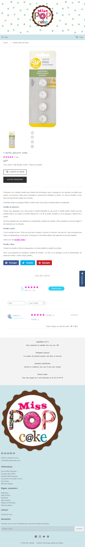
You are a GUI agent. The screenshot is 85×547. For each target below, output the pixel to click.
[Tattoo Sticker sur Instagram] (40, 537)
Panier (81, 37)
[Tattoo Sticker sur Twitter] (44, 537)
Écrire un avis (56, 288)
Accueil (5, 43)
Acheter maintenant (15, 179)
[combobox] (16, 303)
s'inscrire (79, 529)
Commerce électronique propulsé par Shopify (49, 543)
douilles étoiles (20, 240)
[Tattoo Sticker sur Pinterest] (48, 537)
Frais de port (17, 165)
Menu (6, 37)
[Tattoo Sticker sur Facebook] (36, 537)
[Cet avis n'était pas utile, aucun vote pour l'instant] (75, 326)
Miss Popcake (30, 543)
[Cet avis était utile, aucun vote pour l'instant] (71, 326)
